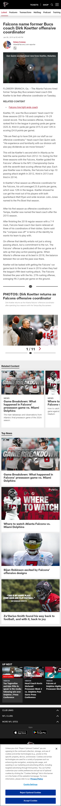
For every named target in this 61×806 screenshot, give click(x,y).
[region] (30, 775)
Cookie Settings (30, 784)
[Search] (52, 5)
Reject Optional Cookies (30, 792)
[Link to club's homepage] (5, 3)
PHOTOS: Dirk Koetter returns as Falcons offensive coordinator (29, 296)
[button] (30, 67)
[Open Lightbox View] (30, 335)
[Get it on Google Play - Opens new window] (40, 733)
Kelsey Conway (19, 42)
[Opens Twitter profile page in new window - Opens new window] (15, 48)
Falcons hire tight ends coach (23, 107)
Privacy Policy (36, 779)
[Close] (56, 749)
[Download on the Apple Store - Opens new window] (20, 732)
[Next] (39, 348)
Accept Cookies (30, 800)
